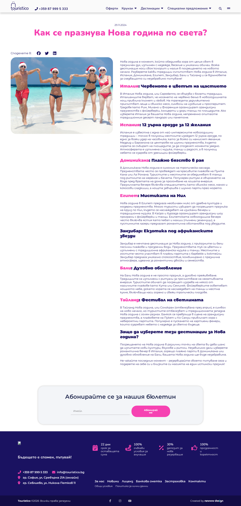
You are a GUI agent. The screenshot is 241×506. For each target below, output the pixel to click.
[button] (228, 8)
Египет (129, 195)
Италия (129, 86)
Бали (125, 267)
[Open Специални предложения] (210, 8)
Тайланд (129, 299)
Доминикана (134, 160)
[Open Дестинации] (162, 8)
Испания (130, 124)
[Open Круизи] (135, 8)
